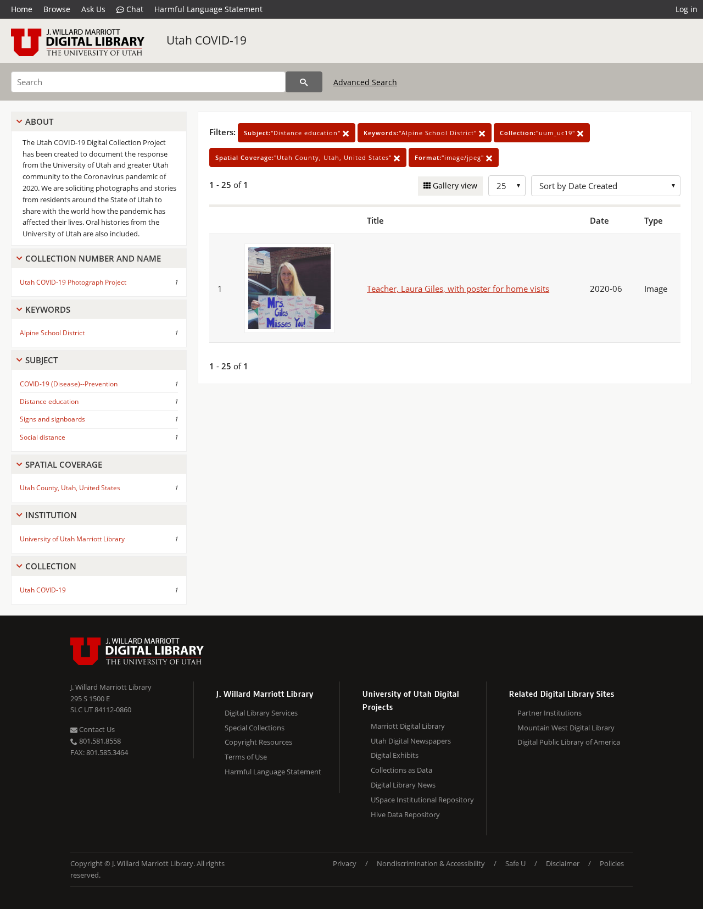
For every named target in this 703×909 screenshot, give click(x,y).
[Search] (304, 81)
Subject (41, 359)
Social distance (42, 437)
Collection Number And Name (93, 258)
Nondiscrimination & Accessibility (431, 863)
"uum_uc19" (538, 133)
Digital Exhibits (395, 755)
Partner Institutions (549, 713)
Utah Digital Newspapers (411, 741)
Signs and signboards (52, 419)
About (39, 121)
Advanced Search (365, 82)
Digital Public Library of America (568, 742)
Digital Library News (403, 785)
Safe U (515, 863)
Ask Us (93, 9)
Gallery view (454, 185)
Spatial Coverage (63, 464)
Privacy (344, 863)
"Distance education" (293, 133)
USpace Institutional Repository (422, 800)
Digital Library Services (261, 713)
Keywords (47, 309)
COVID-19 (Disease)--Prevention (69, 384)
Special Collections (254, 728)
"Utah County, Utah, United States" (304, 157)
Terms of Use (246, 757)
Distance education (49, 401)
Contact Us (96, 729)
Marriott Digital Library (408, 726)
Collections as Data (401, 770)
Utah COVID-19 (206, 40)
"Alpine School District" (421, 133)
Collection (50, 566)
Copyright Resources (258, 742)
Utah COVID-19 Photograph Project (73, 282)
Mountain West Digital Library (566, 728)
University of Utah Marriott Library (72, 539)
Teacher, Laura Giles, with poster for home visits (458, 288)
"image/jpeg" (450, 157)
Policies (612, 863)
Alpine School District (52, 332)
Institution (51, 514)
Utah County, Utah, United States (70, 487)
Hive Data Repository (405, 814)
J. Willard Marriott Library (111, 687)
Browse (56, 9)
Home (21, 9)
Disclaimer (562, 863)
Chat (133, 9)
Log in (687, 9)
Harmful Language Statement (208, 9)
